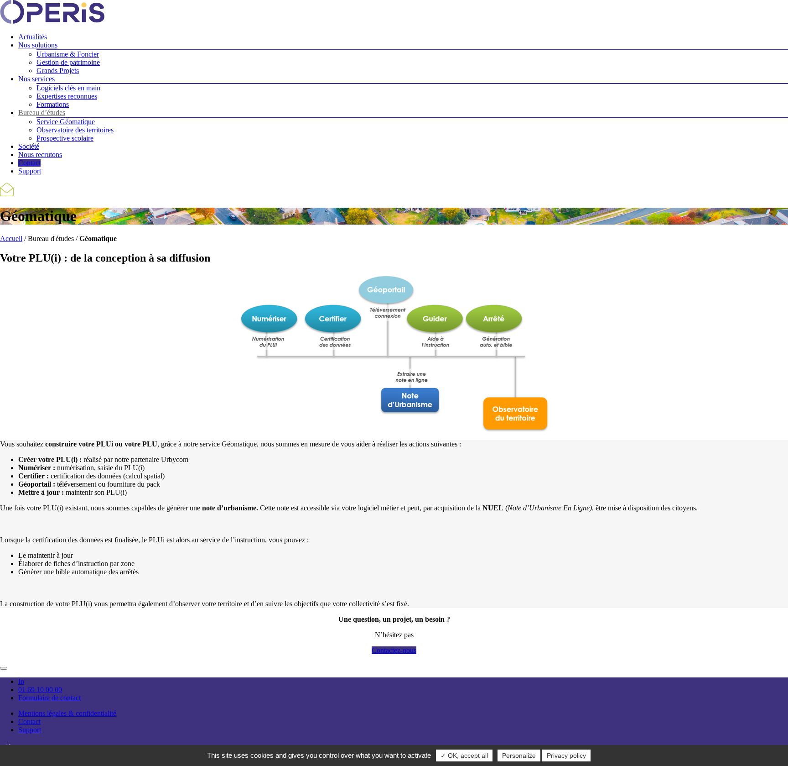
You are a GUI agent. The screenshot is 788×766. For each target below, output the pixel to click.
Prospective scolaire (64, 138)
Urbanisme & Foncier (67, 54)
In (21, 681)
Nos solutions (37, 45)
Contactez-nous (394, 650)
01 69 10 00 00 (40, 689)
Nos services (36, 79)
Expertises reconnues (66, 96)
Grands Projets (57, 70)
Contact (29, 163)
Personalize (519, 755)
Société (28, 146)
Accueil (11, 238)
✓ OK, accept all (464, 755)
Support (29, 171)
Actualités (32, 37)
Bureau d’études (41, 112)
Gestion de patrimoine (68, 62)
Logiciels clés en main (68, 88)
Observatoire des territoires (75, 130)
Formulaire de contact (49, 698)
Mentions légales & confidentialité (67, 713)
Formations (52, 104)
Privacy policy (566, 755)
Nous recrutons (40, 154)
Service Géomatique (65, 122)
